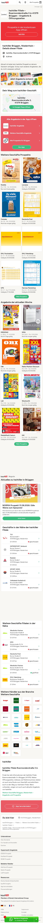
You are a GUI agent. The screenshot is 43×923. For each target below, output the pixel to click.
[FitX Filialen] (16, 745)
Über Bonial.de (5, 840)
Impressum (25, 909)
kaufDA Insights (6, 884)
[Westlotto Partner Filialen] (5, 725)
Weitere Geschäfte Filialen (30, 822)
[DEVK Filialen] (27, 745)
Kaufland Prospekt (6, 856)
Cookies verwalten (27, 915)
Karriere (3, 845)
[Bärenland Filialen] (27, 709)
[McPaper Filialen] (27, 700)
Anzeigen (37, 6)
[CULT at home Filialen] (5, 709)
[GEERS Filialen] (5, 731)
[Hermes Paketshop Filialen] (16, 725)
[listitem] (11, 173)
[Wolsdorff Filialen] (27, 738)
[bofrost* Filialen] (37, 745)
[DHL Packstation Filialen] (5, 745)
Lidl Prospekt (5, 873)
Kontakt (24, 912)
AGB (2, 915)
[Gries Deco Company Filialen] (16, 700)
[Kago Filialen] (5, 700)
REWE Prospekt (5, 859)
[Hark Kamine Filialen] (37, 700)
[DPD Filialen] (5, 752)
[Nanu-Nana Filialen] (27, 731)
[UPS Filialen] (27, 725)
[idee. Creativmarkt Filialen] (16, 752)
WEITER (21, 34)
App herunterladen (6, 886)
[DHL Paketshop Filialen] (37, 738)
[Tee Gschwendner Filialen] (5, 717)
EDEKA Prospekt (6, 853)
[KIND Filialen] (37, 709)
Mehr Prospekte (21, 296)
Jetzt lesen (21, 518)
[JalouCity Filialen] (16, 709)
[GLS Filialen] (37, 725)
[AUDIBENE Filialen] (37, 717)
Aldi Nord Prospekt (6, 867)
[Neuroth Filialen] (5, 738)
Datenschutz (5, 912)
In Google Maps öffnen (21, 107)
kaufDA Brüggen (7, 822)
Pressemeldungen (6, 889)
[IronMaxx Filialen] (16, 731)
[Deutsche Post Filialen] (27, 717)
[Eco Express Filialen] (16, 717)
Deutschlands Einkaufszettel (10, 881)
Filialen (17, 822)
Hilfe (2, 909)
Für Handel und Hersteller (9, 843)
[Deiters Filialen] (37, 731)
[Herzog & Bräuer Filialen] (16, 738)
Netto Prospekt (5, 870)
